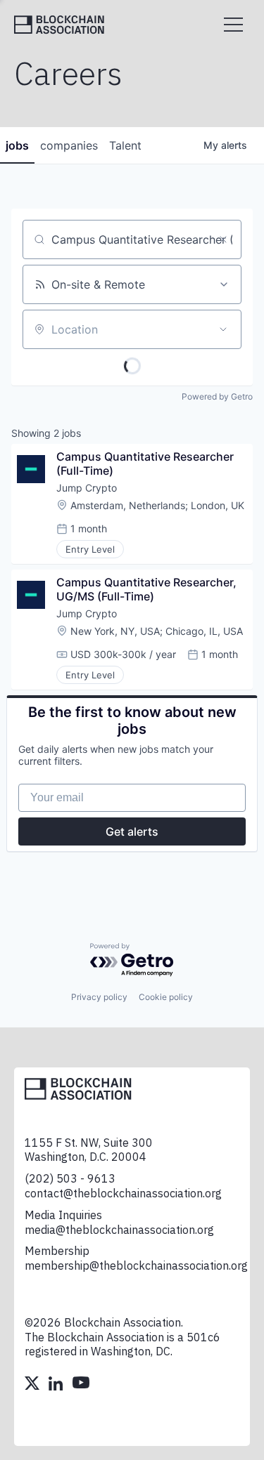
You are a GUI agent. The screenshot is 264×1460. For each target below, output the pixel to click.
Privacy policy (99, 997)
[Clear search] (223, 239)
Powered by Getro (217, 396)
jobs (17, 145)
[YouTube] (81, 1384)
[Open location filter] (223, 329)
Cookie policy (166, 997)
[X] (33, 1384)
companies (69, 145)
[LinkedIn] (57, 1384)
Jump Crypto (86, 488)
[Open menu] (233, 25)
